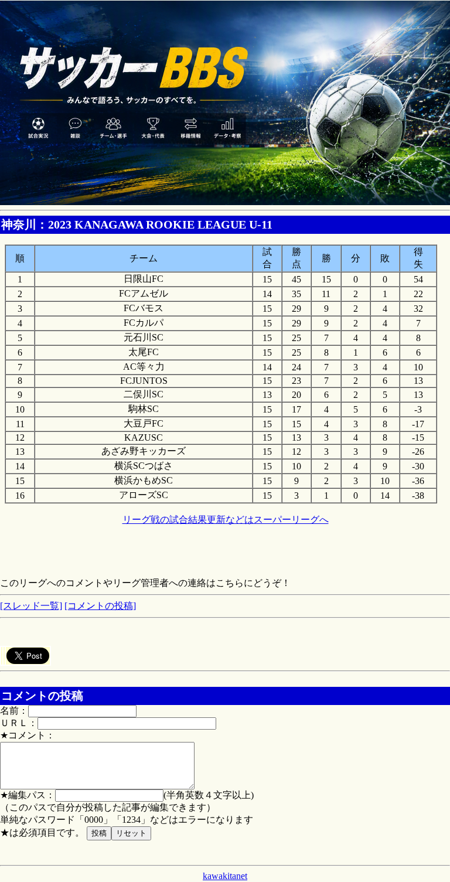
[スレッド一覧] (31, 606)
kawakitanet (225, 876)
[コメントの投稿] (100, 606)
